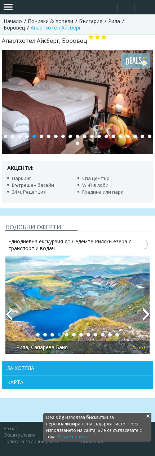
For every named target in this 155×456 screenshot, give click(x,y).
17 (121, 136)
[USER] (126, 8)
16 (113, 136)
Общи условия (19, 435)
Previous (8, 317)
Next (146, 317)
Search (109, 7)
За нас (11, 428)
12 (85, 136)
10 (70, 136)
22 (77, 143)
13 (92, 136)
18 (128, 136)
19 (135, 136)
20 (142, 136)
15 (106, 136)
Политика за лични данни (31, 441)
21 (149, 136)
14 (99, 136)
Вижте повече (72, 437)
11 (77, 136)
